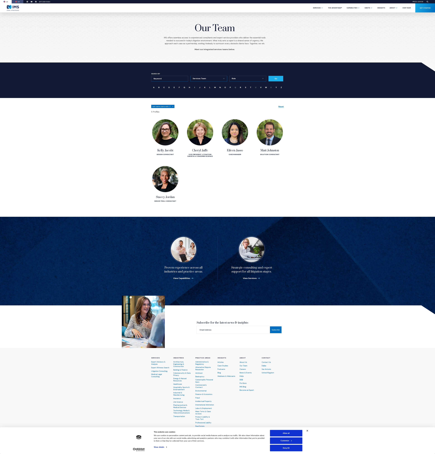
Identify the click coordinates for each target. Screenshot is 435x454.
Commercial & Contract (201, 386)
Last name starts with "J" (161, 106)
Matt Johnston (269, 150)
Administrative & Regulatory (202, 363)
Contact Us (266, 362)
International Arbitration (204, 405)
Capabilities (352, 8)
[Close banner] (307, 431)
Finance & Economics (203, 394)
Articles (221, 362)
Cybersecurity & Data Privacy (182, 374)
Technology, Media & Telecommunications (181, 412)
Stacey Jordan (165, 197)
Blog (219, 373)
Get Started (425, 8)
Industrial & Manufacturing (178, 394)
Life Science (178, 402)
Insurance (177, 398)
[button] (427, 2)
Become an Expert (247, 390)
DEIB (241, 380)
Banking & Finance (180, 370)
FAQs (242, 376)
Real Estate (199, 426)
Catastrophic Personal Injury (204, 381)
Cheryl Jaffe (200, 150)
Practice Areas (202, 358)
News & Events (246, 373)
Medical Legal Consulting (156, 375)
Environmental (200, 391)
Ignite (367, 8)
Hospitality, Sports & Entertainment (181, 388)
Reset (281, 107)
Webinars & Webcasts (226, 376)
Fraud (197, 398)
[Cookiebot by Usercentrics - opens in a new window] (139, 449)
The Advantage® (335, 8)
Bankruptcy (199, 377)
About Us (243, 362)
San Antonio (266, 369)
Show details (159, 447)
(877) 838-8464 (44, 2)
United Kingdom (268, 373)
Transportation (179, 416)
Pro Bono (243, 383)
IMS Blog (243, 387)
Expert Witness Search (160, 368)
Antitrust (199, 373)
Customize (285, 441)
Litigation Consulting (159, 371)
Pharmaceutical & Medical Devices (180, 406)
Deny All (286, 448)
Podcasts (221, 369)
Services (317, 8)
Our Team (406, 8)
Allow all (286, 433)
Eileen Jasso (235, 150)
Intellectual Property (203, 401)
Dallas (264, 366)
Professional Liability (203, 423)
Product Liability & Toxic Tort (202, 418)
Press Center (418, 2)
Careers (243, 369)
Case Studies (223, 366)
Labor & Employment (203, 408)
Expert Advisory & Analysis (158, 363)
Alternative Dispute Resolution (203, 368)
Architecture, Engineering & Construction (178, 364)
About (392, 8)
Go (276, 78)
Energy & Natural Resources (179, 379)
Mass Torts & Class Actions (203, 412)
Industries (178, 358)
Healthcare (177, 384)
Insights (381, 8)
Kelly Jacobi (165, 150)
